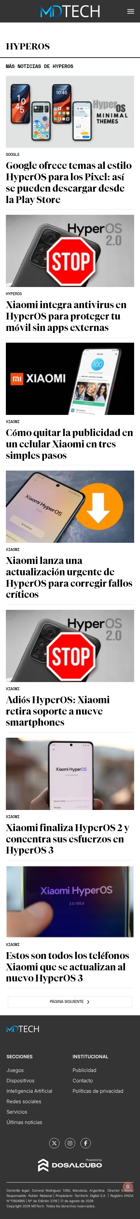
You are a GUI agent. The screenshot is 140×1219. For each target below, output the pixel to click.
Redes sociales (24, 1101)
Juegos (15, 1070)
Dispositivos (21, 1080)
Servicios (17, 1112)
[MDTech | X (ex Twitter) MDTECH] (54, 1143)
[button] (130, 11)
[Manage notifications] (128, 1187)
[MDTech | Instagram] (70, 1143)
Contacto (83, 1080)
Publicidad (84, 1070)
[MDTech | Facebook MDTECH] (86, 1143)
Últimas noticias (24, 1122)
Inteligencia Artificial (29, 1091)
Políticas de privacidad (98, 1091)
